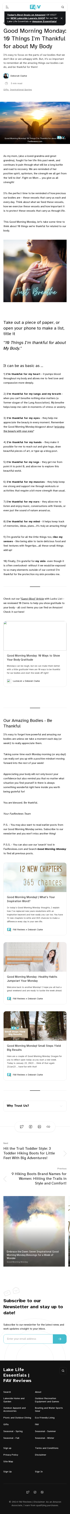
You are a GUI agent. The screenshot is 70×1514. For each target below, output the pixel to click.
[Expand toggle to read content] (61, 1106)
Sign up (7, 1448)
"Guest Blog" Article (32, 598)
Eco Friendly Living (45, 1418)
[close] (61, 18)
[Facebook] (35, 1492)
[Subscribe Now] (60, 1339)
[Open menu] (7, 7)
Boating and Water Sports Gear (49, 1409)
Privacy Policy (10, 1455)
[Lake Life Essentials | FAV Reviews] (35, 7)
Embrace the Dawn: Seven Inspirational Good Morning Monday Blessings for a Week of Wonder (33, 1255)
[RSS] (42, 1492)
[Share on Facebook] (30, 1126)
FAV (37, 1424)
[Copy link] (48, 1126)
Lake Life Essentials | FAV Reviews (17, 1375)
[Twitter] (27, 1492)
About (38, 1392)
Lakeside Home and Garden (13, 1400)
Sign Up (7, 1471)
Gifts (6, 90)
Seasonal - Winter (44, 1438)
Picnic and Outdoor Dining (17, 1418)
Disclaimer (40, 1455)
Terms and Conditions (46, 1448)
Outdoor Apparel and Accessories (14, 1409)
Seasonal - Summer (45, 1431)
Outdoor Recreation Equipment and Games (47, 1400)
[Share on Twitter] (21, 1126)
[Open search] (62, 7)
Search (7, 1392)
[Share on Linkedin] (39, 1126)
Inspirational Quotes (21, 90)
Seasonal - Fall (11, 1438)
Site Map (8, 1461)
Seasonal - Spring (13, 1431)
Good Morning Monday (17, 1262)
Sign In (39, 1471)
